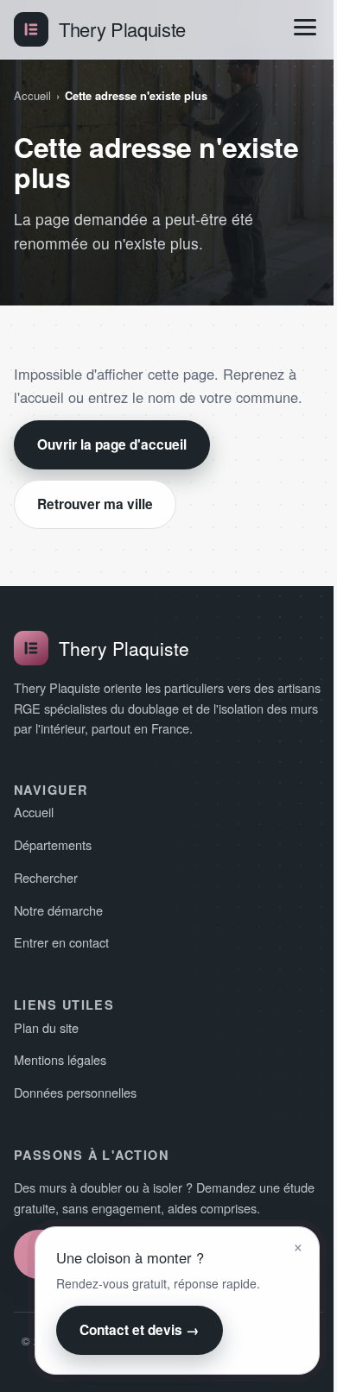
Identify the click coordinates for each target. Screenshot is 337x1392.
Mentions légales (60, 1059)
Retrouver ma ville (95, 503)
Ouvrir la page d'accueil (112, 444)
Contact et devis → (139, 1329)
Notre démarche (58, 910)
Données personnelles (75, 1092)
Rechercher (46, 877)
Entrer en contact (61, 942)
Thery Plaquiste (122, 29)
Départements (53, 844)
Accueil (32, 95)
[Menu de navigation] (305, 27)
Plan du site (46, 1027)
